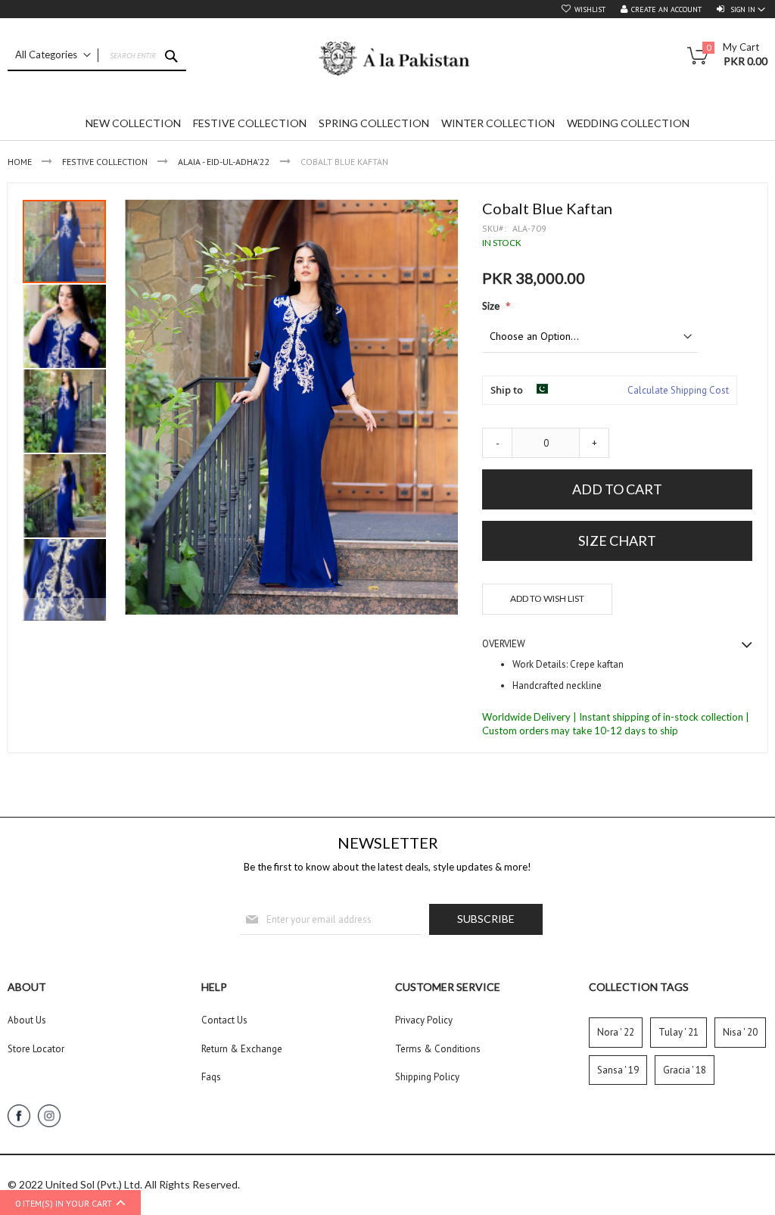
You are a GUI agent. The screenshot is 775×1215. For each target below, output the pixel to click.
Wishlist (589, 9)
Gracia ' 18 (684, 1070)
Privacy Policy (424, 1020)
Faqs (211, 1076)
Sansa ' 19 (618, 1070)
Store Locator (36, 1048)
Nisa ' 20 (740, 1032)
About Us (27, 1020)
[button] (65, 325)
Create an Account (666, 9)
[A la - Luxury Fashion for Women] (387, 62)
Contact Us (224, 1020)
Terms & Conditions (438, 1048)
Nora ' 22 (615, 1032)
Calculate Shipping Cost (678, 390)
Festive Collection (105, 161)
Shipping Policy (427, 1076)
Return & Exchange (241, 1048)
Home (20, 161)
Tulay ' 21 (678, 1032)
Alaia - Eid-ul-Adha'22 (224, 161)
